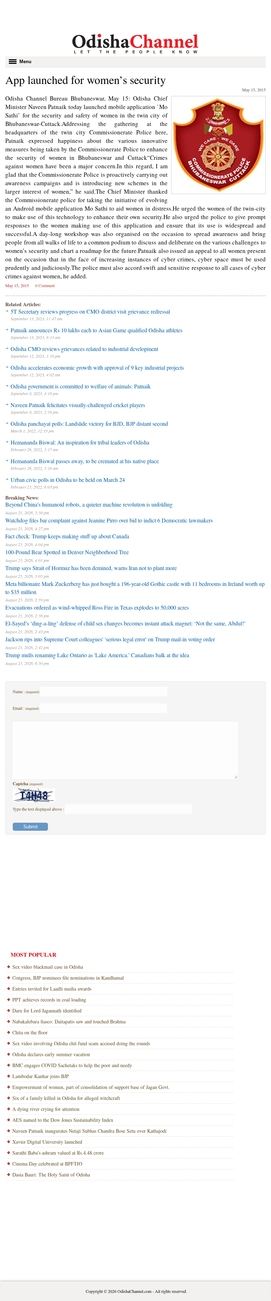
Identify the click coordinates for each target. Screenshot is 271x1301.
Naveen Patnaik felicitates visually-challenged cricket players (78, 405)
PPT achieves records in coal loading (49, 999)
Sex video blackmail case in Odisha (47, 966)
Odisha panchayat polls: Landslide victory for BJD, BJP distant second (89, 423)
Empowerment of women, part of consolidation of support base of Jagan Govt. (91, 1087)
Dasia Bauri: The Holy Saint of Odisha (51, 1174)
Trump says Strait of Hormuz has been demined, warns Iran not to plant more (91, 567)
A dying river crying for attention (45, 1109)
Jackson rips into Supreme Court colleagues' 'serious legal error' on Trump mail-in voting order (110, 639)
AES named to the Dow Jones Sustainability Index (62, 1120)
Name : (26, 691)
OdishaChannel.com (134, 1291)
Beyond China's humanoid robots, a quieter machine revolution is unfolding (89, 504)
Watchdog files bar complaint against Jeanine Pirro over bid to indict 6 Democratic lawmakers (109, 520)
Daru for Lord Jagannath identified (47, 1010)
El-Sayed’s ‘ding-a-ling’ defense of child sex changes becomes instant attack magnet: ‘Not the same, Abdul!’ (125, 623)
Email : (26, 708)
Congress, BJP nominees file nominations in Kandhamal (68, 977)
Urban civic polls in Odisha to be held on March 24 (68, 479)
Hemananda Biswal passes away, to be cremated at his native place (85, 461)
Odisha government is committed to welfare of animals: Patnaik (81, 386)
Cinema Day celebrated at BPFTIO (47, 1163)
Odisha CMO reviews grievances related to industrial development (84, 348)
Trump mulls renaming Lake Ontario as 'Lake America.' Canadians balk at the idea (97, 655)
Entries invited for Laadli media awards (51, 988)
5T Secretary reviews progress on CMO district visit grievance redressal (90, 311)
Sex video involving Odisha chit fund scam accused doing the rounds (81, 1043)
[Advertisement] (135, 16)
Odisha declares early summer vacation (51, 1054)
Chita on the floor (30, 1032)
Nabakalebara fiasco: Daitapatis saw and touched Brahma (69, 1021)
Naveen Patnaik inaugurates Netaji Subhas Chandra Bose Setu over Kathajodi (89, 1130)
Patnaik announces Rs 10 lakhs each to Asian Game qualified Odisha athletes (96, 330)
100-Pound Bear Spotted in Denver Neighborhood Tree (67, 552)
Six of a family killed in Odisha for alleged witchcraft (66, 1098)
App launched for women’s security (85, 79)
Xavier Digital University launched (47, 1141)
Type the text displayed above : (39, 809)
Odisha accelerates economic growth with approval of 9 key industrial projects (97, 367)
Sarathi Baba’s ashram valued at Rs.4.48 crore (58, 1152)
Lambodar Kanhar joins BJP (40, 1076)
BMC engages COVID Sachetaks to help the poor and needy (72, 1065)
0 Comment (45, 285)
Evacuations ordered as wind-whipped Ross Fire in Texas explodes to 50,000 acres (97, 607)
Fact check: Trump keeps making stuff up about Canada (67, 536)
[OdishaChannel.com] (135, 55)
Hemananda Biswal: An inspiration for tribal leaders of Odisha (80, 442)
